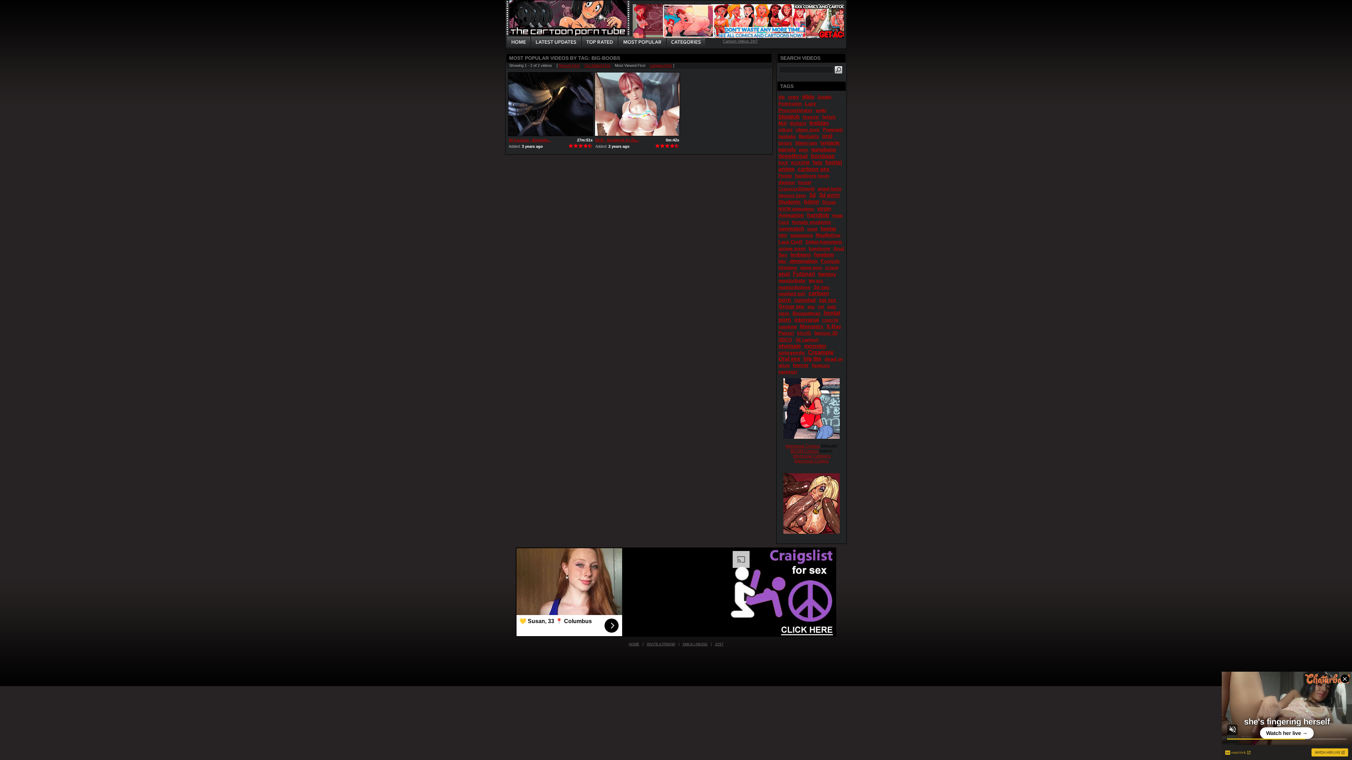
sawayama (801, 235)
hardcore (819, 248)
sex (811, 306)
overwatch (791, 229)
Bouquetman (806, 313)
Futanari (804, 274)
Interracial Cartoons (812, 456)
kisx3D (804, 333)
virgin (824, 208)
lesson (811, 117)
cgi (821, 306)
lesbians (800, 255)
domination (804, 261)
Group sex (791, 306)
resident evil (791, 293)
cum (812, 229)
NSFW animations (796, 209)
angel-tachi (829, 188)
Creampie (821, 352)
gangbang (823, 149)
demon (786, 182)
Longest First (661, 65)
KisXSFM (800, 162)
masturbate (792, 280)
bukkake (787, 136)
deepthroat (793, 156)
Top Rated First (597, 65)
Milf (782, 123)
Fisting (785, 175)
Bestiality (809, 136)
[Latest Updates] (556, 42)
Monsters (811, 326)
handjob (818, 215)
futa (817, 162)
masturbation (794, 287)
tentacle (830, 143)
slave (783, 313)
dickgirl (798, 123)
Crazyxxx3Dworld (796, 188)
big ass (816, 280)
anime (786, 169)
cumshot (805, 300)
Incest (804, 182)
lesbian (819, 123)
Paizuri (786, 333)
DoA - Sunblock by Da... (617, 140)
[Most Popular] (642, 42)
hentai (833, 162)
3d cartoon (807, 339)
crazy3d (830, 320)
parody (787, 149)
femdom (824, 255)
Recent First (569, 65)
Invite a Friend (661, 644)
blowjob (789, 117)
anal (784, 274)
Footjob (830, 261)
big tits (812, 359)
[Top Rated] (599, 42)
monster (815, 346)
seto (831, 306)
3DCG (785, 339)
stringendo (791, 352)
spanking (787, 326)
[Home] (518, 42)
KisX (783, 162)
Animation (791, 215)
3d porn (829, 195)
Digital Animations (824, 242)
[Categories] (686, 42)
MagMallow (828, 235)
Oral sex (789, 359)
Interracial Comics (802, 446)
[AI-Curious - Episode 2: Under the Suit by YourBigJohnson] (550, 104)
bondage (823, 156)
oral (827, 136)
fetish (829, 117)
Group (829, 202)
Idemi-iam (806, 143)
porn (803, 149)
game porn (811, 267)
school (831, 267)
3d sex (822, 287)
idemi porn (808, 129)
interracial (806, 320)
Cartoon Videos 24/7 (740, 41)
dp (781, 97)
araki (821, 110)
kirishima (787, 267)
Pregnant (833, 129)
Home (634, 644)
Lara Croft (790, 242)
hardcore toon (812, 175)
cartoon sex (814, 169)
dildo (808, 97)
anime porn (792, 248)
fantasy (827, 274)
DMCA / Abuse (695, 644)
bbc (782, 261)
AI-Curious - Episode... (530, 140)
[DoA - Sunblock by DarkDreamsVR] (637, 104)
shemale (789, 346)
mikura (785, 129)
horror (801, 365)
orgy (793, 97)
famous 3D (826, 333)
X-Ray (833, 326)
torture (785, 143)
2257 (719, 644)
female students (811, 222)
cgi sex (827, 300)
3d (812, 195)
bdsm (811, 202)
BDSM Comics (805, 451)
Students (789, 202)
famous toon (792, 195)
